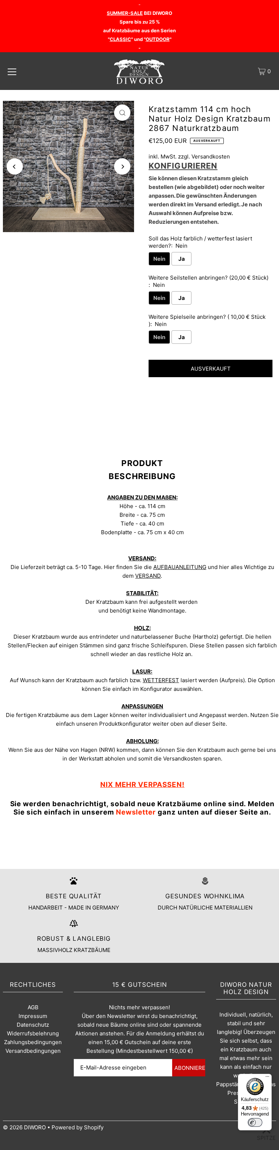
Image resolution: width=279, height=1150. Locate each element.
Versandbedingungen (33, 1050)
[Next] (122, 166)
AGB (33, 1007)
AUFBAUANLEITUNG (179, 567)
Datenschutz (33, 1024)
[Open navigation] (12, 71)
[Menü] (267, 1078)
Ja (181, 258)
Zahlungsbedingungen (33, 1042)
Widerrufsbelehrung (33, 1033)
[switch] (255, 1122)
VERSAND (148, 575)
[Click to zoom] (122, 112)
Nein (159, 258)
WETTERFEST (161, 680)
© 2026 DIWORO (24, 1127)
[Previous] (15, 166)
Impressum (33, 1016)
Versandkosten (210, 156)
